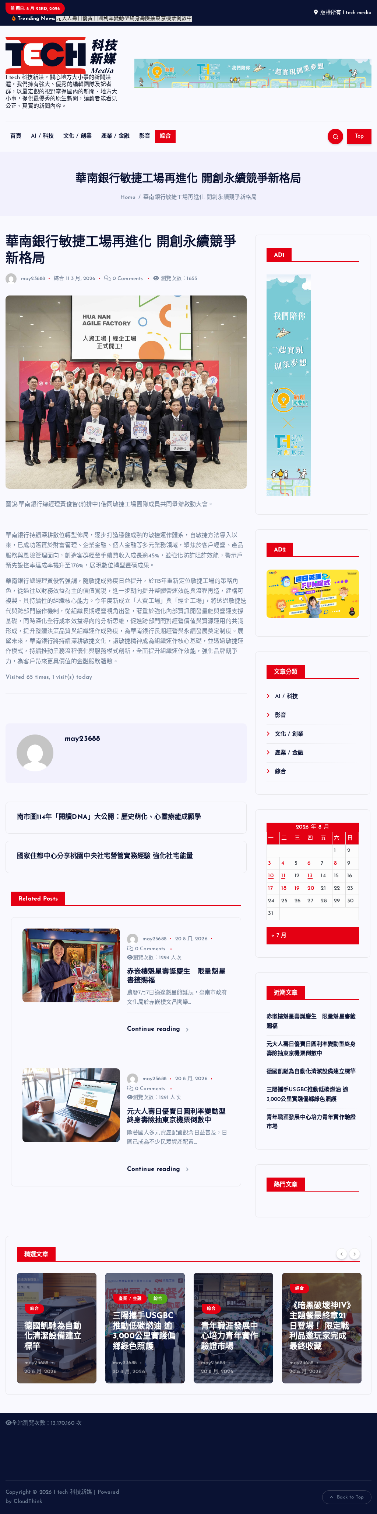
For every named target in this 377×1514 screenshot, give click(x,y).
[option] (56, 1319)
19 (297, 880)
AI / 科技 (42, 127)
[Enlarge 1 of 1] (349, 591)
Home (128, 189)
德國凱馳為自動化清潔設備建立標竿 (311, 1063)
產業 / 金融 (115, 127)
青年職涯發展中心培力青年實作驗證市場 (229, 1328)
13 (310, 867)
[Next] (354, 1245)
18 (283, 880)
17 (270, 880)
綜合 (165, 127)
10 (271, 867)
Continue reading (155, 1020)
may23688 (33, 270)
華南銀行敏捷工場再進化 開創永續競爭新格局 (200, 189)
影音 (144, 127)
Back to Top (350, 1488)
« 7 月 (279, 927)
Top (359, 128)
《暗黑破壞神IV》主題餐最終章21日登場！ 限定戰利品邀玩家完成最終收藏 (320, 1317)
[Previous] (341, 1245)
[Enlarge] (301, 275)
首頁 (15, 127)
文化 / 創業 (77, 127)
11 (283, 867)
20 (310, 880)
